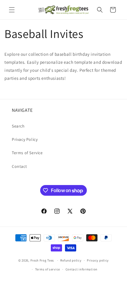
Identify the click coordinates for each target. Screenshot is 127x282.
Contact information (81, 269)
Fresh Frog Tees (42, 260)
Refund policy (70, 260)
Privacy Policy (25, 139)
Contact (19, 166)
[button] (11, 9)
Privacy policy (98, 260)
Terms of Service (27, 152)
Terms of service (47, 269)
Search (18, 126)
